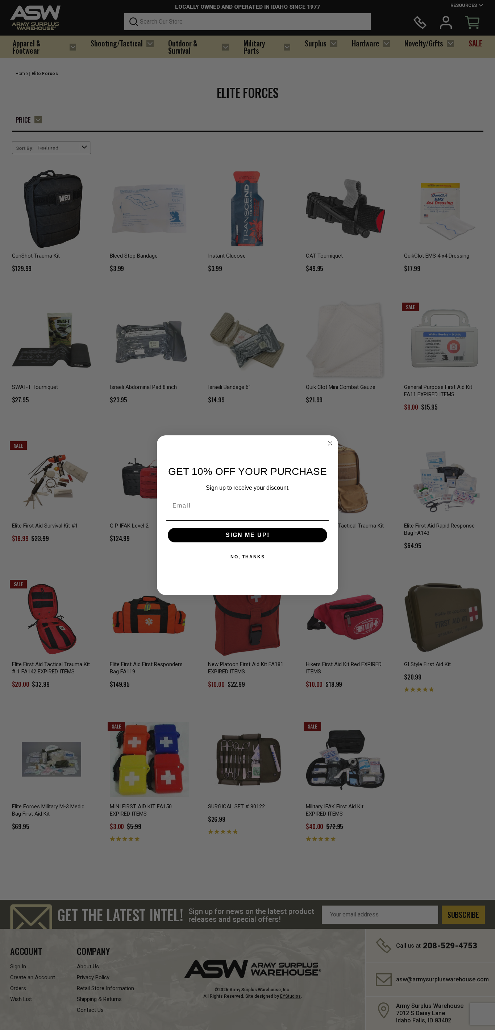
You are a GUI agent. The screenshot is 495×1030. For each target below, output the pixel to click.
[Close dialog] (330, 443)
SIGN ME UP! (248, 535)
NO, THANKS (247, 556)
